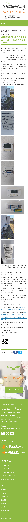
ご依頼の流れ (5, 496)
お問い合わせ (5, 510)
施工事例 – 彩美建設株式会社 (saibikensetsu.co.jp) (13, 308)
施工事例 (3, 500)
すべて (2, 30)
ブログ (7, 30)
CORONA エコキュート (8, 475)
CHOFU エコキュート (7, 479)
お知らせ (3, 503)
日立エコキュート (6, 469)
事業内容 (3, 489)
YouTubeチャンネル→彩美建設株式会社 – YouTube (14, 318)
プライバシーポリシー (6, 516)
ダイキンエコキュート (7, 472)
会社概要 (3, 507)
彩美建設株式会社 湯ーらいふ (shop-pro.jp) (13, 313)
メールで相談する (14, 390)
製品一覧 (3, 493)
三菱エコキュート (6, 465)
